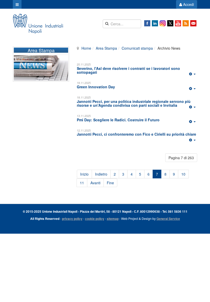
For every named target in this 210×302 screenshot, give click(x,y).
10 (183, 174)
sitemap (113, 218)
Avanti (95, 182)
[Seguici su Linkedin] (155, 23)
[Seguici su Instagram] (163, 23)
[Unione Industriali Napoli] (38, 24)
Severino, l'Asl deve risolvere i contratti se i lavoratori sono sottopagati (128, 70)
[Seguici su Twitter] (170, 23)
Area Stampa (106, 48)
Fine (110, 182)
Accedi (188, 4)
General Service (168, 218)
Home (86, 48)
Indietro (101, 174)
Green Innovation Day (96, 86)
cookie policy (94, 218)
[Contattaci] (193, 23)
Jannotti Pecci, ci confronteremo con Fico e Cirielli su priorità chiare (136, 134)
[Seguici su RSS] (186, 23)
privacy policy (72, 218)
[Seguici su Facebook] (147, 23)
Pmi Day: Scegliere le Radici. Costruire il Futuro (118, 119)
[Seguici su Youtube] (178, 23)
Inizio (84, 174)
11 (82, 182)
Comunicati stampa (137, 48)
